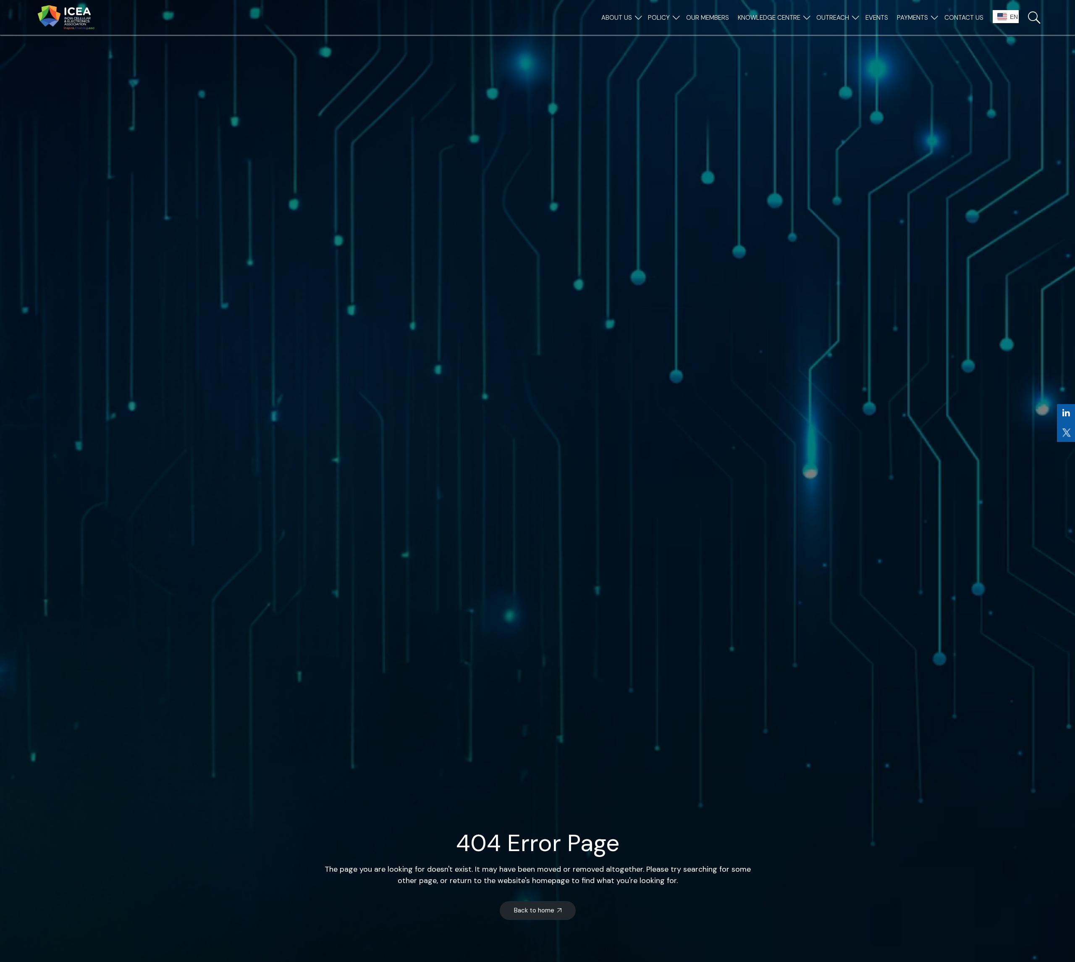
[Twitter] (1066, 432)
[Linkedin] (1066, 413)
